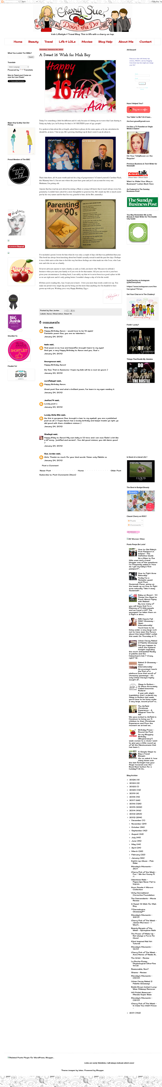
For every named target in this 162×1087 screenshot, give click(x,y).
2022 (133, 786)
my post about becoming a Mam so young (72, 188)
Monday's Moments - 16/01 (141, 948)
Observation (58, 314)
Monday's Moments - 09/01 (141, 977)
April (134, 848)
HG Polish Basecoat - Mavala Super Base (141, 993)
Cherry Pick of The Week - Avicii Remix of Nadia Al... (144, 953)
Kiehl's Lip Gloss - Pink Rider (142, 862)
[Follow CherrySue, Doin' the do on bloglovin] (133, 533)
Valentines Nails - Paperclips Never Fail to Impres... (143, 882)
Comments (135, 525)
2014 (132, 810)
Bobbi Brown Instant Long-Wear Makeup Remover (144, 988)
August (135, 834)
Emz (46, 327)
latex (81, 1070)
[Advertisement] (18, 197)
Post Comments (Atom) (64, 475)
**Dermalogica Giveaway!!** (138, 910)
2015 (132, 807)
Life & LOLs (67, 41)
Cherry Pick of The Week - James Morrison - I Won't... (143, 922)
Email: (136, 78)
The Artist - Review (140, 958)
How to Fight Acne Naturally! (147, 574)
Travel (49, 41)
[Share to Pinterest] (74, 311)
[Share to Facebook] (72, 311)
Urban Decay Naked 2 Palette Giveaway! (147, 642)
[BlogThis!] (67, 311)
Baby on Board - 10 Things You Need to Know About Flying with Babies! (147, 598)
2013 (132, 814)
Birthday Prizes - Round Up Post (146, 731)
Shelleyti (48, 434)
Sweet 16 (68, 314)
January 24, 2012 (53, 337)
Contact (146, 41)
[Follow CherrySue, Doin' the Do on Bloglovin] (16, 235)
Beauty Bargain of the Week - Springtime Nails (143, 929)
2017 (132, 800)
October (135, 827)
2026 (133, 780)
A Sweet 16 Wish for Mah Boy (143, 905)
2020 (133, 790)
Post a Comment (50, 465)
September (137, 830)
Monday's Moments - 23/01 (141, 916)
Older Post (116, 470)
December (136, 820)
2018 (132, 797)
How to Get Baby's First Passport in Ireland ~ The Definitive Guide (147, 552)
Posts (132, 521)
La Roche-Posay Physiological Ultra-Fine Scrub (143, 963)
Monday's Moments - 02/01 (141, 999)
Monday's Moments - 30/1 (141, 867)
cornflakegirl (50, 381)
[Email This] (65, 311)
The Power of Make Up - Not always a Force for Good (143, 936)
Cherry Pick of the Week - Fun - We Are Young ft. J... (143, 874)
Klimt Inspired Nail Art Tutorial (141, 942)
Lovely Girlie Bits (52, 415)
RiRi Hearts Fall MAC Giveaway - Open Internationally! (146, 622)
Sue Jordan (50, 454)
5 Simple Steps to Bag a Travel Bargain (147, 754)
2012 (132, 817)
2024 (132, 783)
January (135, 858)
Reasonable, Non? (140, 969)
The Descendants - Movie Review (143, 899)
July (133, 837)
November (136, 824)
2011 (132, 1013)
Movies (87, 41)
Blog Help (105, 41)
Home (18, 41)
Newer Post (45, 470)
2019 (132, 793)
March (134, 851)
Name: (136, 74)
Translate (28, 70)
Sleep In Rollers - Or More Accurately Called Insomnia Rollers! (147, 687)
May (133, 844)
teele (46, 344)
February (136, 855)
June (134, 841)
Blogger (100, 1070)
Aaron (49, 314)
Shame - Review (139, 972)
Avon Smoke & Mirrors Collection (142, 888)
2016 (132, 804)
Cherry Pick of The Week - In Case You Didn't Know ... (144, 1005)
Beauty (33, 41)
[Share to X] (70, 311)
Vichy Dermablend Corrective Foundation (143, 894)
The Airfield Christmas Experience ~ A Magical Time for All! (146, 710)
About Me (126, 41)
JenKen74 (49, 400)
